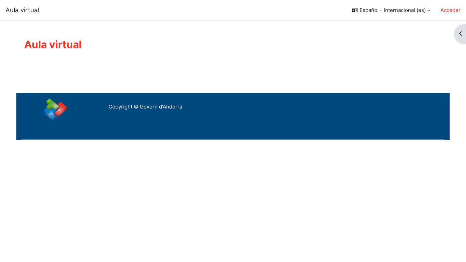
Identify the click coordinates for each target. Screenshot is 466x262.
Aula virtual (22, 10)
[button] (391, 10)
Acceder (450, 10)
